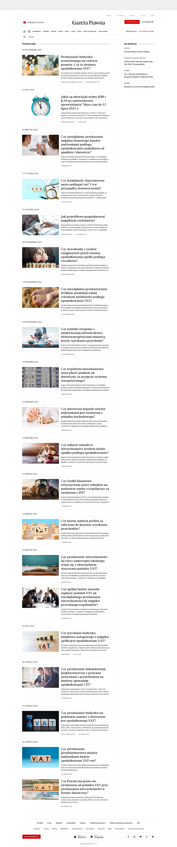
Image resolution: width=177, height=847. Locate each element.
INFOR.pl (54, 829)
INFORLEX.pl (64, 829)
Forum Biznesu (120, 829)
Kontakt (40, 823)
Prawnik (127, 70)
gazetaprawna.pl (77, 829)
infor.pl (143, 15)
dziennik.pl (120, 15)
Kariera (82, 823)
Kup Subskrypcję (132, 22)
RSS (138, 823)
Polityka (127, 48)
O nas (49, 823)
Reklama (59, 823)
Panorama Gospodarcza (136, 829)
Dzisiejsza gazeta (35, 23)
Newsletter (101, 829)
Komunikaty (71, 823)
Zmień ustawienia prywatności (121, 823)
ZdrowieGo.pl (90, 829)
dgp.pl (109, 15)
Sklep (153, 15)
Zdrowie (127, 83)
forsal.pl (132, 15)
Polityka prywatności (97, 823)
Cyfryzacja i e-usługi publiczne (134, 58)
